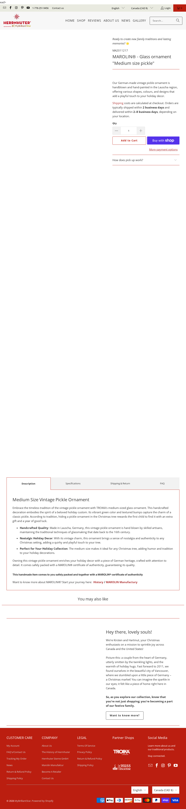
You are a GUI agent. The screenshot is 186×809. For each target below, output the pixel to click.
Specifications (73, 483)
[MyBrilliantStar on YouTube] (28, 8)
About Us (47, 745)
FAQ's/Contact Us (16, 752)
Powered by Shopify (42, 800)
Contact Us (48, 778)
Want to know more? (125, 715)
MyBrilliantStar (23, 800)
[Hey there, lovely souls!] (46, 673)
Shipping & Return (120, 483)
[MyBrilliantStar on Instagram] (16, 8)
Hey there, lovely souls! (129, 632)
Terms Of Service (86, 745)
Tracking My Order (17, 758)
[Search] (177, 21)
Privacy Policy (84, 752)
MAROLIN (112, 582)
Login (168, 8)
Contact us (58, 8)
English (116, 8)
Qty (114, 123)
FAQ (162, 483)
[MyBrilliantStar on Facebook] (10, 8)
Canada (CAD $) (139, 8)
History (98, 582)
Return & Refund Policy (19, 771)
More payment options (163, 149)
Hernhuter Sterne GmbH (55, 758)
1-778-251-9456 (40, 8)
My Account (13, 745)
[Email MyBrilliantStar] (4, 8)
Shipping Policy (15, 778)
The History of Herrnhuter (56, 752)
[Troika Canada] (122, 762)
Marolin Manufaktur (53, 765)
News (10, 765)
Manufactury (128, 582)
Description (28, 483)
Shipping (117, 103)
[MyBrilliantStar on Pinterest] (22, 8)
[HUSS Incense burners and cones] (121, 769)
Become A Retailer (51, 771)
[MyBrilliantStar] (17, 20)
